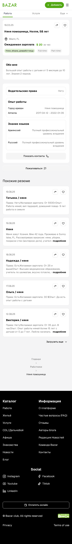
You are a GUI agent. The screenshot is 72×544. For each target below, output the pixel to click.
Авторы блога (47, 430)
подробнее (59, 240)
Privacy (7, 525)
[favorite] (65, 25)
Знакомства (10, 445)
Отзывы (44, 423)
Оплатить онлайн (38, 504)
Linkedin (12, 491)
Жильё (7, 415)
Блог (6, 459)
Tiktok (46, 483)
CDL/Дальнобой (13, 430)
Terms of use (61, 525)
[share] (57, 25)
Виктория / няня (17, 320)
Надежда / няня (17, 260)
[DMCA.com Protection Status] (63, 516)
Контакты (45, 452)
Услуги (36, 13)
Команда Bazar (48, 445)
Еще (62, 13)
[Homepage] (10, 5)
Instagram (13, 476)
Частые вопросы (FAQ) (53, 415)
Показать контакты (34, 156)
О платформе (47, 408)
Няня (9, 229)
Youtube (12, 483)
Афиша (7, 437)
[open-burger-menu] (67, 5)
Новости (8, 452)
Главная (36, 359)
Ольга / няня (14, 292)
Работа (8, 13)
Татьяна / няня (16, 198)
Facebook (48, 476)
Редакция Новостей (51, 437)
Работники (36, 366)
